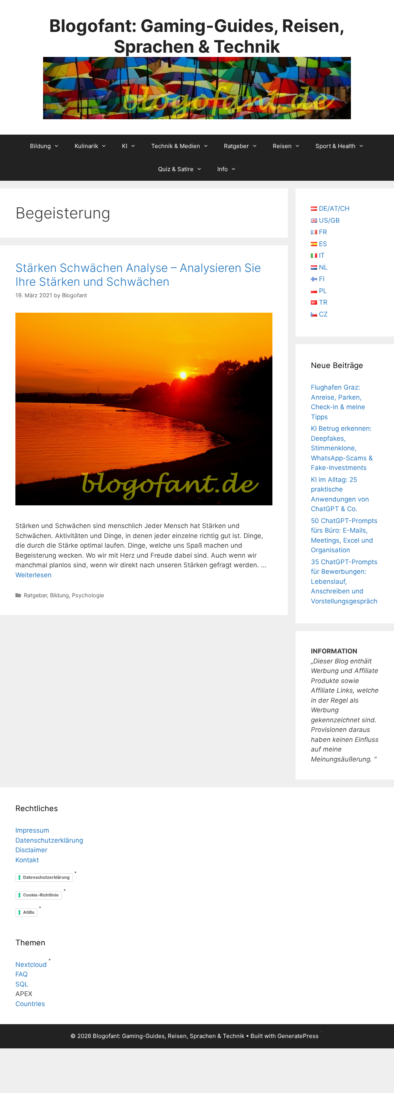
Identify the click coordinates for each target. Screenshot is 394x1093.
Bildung (40, 146)
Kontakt (27, 860)
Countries (30, 1004)
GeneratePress (298, 1036)
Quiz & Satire (176, 169)
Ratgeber (236, 146)
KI (124, 146)
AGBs (28, 912)
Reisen (282, 146)
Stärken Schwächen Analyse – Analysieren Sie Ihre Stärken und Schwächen (138, 274)
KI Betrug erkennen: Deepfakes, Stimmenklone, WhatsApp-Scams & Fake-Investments (342, 448)
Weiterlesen (33, 575)
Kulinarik (86, 146)
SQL (21, 984)
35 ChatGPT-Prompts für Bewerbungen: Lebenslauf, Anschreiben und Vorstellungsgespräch (344, 581)
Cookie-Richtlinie (41, 895)
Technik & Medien (175, 146)
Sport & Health (336, 146)
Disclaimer (31, 850)
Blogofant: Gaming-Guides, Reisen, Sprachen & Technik (197, 36)
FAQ (21, 974)
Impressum (32, 830)
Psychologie (88, 595)
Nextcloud (31, 964)
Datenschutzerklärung (49, 840)
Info (222, 169)
